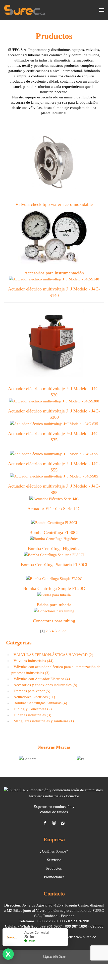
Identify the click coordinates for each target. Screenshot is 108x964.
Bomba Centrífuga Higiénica (54, 548)
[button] (101, 10)
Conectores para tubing (54, 620)
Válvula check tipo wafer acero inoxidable (54, 204)
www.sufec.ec (85, 937)
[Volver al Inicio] (25, 10)
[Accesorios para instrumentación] (54, 238)
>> (64, 631)
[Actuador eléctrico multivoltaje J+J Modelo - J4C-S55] (54, 455)
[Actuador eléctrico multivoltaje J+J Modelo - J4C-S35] (54, 425)
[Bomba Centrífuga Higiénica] (54, 540)
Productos (54, 868)
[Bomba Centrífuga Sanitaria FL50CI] (54, 556)
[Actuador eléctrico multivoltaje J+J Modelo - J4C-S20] (54, 345)
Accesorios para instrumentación (54, 272)
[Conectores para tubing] (54, 612)
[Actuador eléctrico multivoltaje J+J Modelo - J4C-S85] (54, 477)
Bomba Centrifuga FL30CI (54, 532)
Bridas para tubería (54, 604)
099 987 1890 (76, 926)
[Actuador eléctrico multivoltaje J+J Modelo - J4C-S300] (54, 402)
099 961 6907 (51, 926)
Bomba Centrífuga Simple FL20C (54, 588)
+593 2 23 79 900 (51, 921)
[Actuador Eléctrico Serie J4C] (54, 500)
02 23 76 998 (78, 921)
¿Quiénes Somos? (54, 851)
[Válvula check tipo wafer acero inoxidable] (54, 164)
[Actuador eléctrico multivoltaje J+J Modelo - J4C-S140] (54, 280)
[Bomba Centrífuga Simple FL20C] (54, 580)
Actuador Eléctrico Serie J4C (54, 508)
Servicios (54, 860)
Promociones (54, 877)
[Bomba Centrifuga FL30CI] (54, 523)
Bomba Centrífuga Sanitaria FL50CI (54, 564)
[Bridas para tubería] (54, 596)
